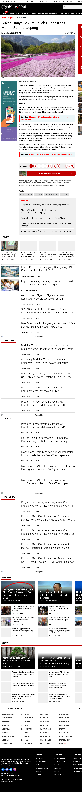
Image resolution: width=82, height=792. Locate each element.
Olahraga (48, 13)
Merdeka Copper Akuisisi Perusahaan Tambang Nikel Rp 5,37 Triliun (22, 631)
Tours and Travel (60, 761)
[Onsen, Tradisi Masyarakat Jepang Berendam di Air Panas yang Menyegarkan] (43, 698)
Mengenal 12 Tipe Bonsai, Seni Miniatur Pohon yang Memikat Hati (46, 205)
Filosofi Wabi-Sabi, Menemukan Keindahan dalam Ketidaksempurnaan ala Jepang (40, 211)
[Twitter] (11, 768)
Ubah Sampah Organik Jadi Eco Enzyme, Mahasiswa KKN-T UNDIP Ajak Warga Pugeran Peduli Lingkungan (28, 256)
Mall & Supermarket (42, 768)
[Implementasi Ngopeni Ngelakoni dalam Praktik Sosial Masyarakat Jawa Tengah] (10, 285)
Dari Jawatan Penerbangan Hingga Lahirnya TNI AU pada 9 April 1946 (59, 631)
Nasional (11, 13)
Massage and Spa (59, 758)
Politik (22, 13)
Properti (68, 13)
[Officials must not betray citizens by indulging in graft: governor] (43, 610)
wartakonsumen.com (44, 1)
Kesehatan (41, 13)
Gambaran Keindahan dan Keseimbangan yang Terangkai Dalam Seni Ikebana (59, 685)
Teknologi (33, 13)
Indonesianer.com (32, 1)
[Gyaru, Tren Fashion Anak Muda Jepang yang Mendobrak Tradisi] (6, 687)
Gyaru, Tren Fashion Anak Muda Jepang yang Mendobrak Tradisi (23, 684)
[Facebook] (7, 768)
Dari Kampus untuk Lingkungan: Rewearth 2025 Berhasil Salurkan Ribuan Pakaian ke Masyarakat (48, 327)
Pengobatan (64, 194)
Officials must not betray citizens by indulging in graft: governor (59, 609)
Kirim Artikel (77, 758)
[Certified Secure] (8, 773)
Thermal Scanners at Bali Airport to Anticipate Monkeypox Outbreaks (23, 620)
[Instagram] (15, 768)
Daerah (4, 13)
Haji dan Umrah (41, 761)
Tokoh (17, 13)
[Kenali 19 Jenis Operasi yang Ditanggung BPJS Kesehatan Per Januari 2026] (10, 271)
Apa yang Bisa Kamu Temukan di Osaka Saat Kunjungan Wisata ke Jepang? (46, 224)
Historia (61, 13)
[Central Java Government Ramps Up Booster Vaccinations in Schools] (6, 610)
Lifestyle (74, 13)
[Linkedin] (3, 768)
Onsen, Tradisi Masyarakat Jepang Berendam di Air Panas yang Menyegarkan (59, 696)
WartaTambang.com (58, 1)
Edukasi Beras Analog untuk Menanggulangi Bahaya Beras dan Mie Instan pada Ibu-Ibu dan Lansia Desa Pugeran (9, 256)
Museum (57, 771)
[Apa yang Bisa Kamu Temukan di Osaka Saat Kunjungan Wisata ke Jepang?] (6, 676)
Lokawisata (58, 768)
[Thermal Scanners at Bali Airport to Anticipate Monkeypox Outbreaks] (6, 621)
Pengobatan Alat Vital (51, 194)
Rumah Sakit (40, 758)
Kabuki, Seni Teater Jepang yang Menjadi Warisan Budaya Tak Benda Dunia (23, 696)
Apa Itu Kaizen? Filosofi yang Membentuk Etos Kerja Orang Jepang (47, 231)
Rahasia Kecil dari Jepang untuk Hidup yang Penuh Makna (43, 218)
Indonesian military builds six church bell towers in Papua (59, 619)
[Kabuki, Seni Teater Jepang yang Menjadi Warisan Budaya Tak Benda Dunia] (6, 698)
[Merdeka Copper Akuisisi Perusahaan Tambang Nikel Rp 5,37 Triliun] (6, 632)
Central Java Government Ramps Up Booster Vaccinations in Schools (23, 609)
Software (39, 774)
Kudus (30, 194)
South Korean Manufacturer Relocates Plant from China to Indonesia (54, 595)
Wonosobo (38, 194)
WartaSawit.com (71, 1)
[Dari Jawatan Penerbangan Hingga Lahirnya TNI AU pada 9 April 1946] (43, 632)
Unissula (23, 194)
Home (61, 743)
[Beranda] (14, 6)
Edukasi (55, 13)
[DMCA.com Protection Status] (12, 775)
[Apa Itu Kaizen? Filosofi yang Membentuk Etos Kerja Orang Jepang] (43, 676)
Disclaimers (76, 761)
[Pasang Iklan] (39, 336)
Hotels (38, 765)
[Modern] (10, 81)
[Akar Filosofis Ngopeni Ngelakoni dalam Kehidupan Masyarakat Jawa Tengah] (10, 299)
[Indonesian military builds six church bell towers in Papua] (43, 621)
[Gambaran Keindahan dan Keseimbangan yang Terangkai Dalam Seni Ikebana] (43, 687)
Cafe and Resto (59, 774)
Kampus (38, 771)
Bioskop (57, 765)
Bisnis (27, 13)
